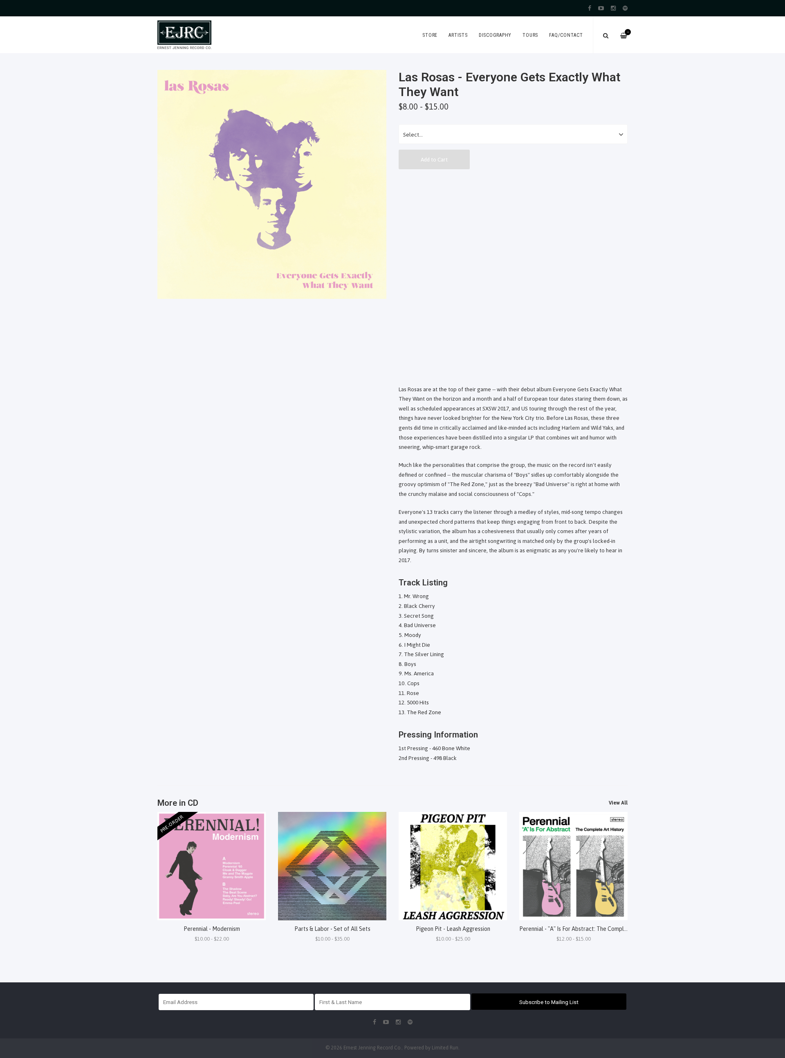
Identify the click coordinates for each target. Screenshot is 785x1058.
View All (618, 803)
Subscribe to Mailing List (549, 1002)
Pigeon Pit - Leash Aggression (453, 929)
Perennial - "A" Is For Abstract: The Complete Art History (590, 929)
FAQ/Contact (566, 35)
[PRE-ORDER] (211, 865)
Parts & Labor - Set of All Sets (332, 929)
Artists (458, 35)
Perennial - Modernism (212, 929)
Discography (495, 35)
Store (429, 35)
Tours (530, 35)
